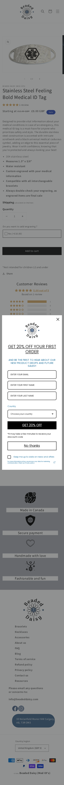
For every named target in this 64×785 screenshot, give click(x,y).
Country (12, 406)
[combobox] (32, 414)
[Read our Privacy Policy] (54, 462)
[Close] (58, 319)
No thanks (32, 445)
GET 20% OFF (32, 425)
